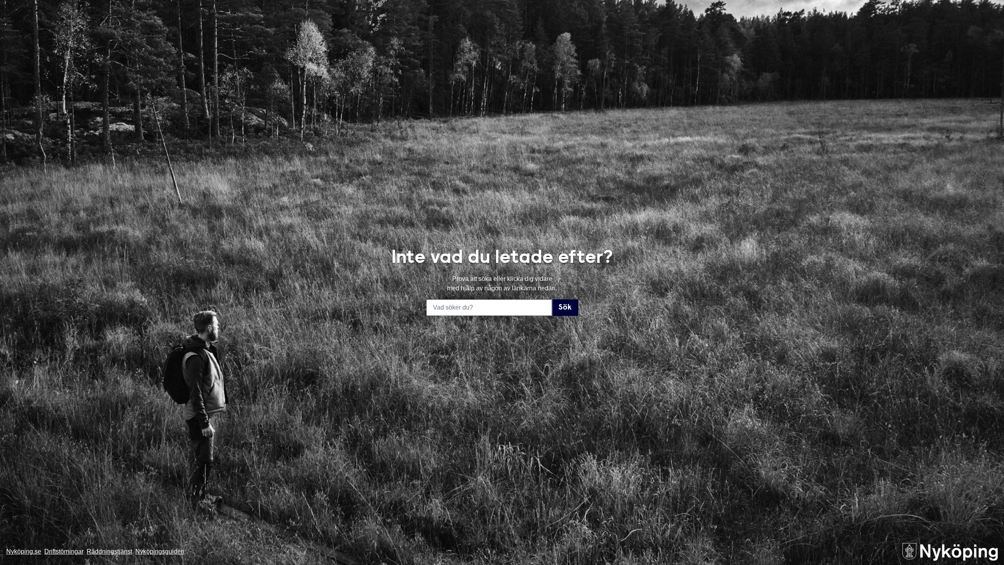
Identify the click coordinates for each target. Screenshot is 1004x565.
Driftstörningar (64, 551)
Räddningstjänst (109, 551)
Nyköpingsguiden (159, 551)
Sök (565, 308)
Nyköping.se (23, 551)
